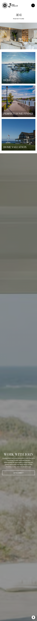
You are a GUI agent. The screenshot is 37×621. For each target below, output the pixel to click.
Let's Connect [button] (18, 473)
